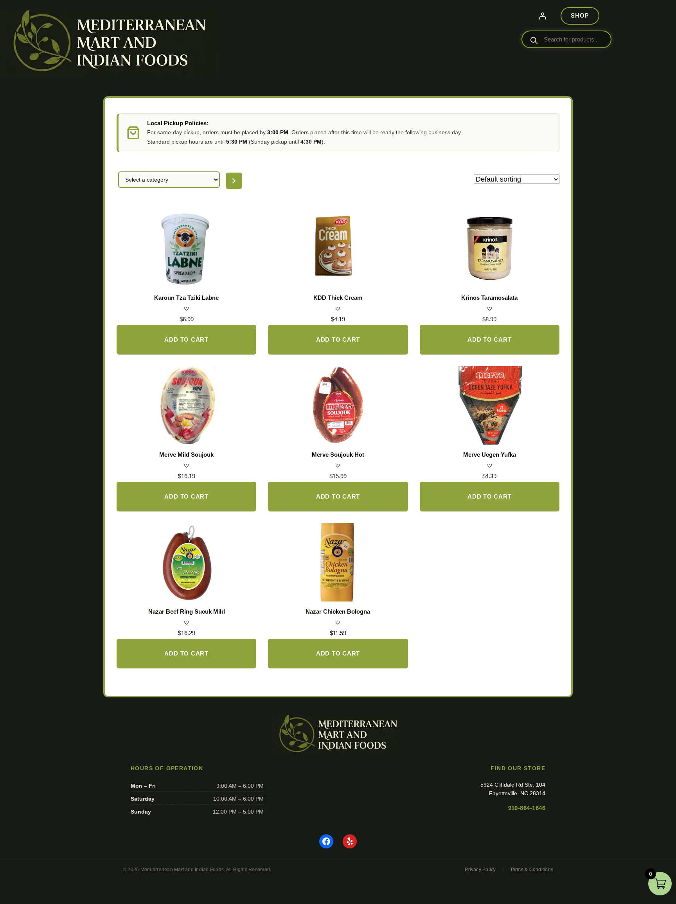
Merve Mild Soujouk (186, 454)
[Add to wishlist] (186, 308)
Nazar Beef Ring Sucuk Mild (186, 611)
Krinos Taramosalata (489, 297)
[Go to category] (234, 181)
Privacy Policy (480, 869)
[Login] (542, 16)
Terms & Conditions (531, 869)
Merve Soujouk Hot (338, 454)
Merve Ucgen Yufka (489, 454)
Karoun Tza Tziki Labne (186, 297)
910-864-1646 (526, 808)
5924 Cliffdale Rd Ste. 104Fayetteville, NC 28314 (512, 789)
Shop (580, 15)
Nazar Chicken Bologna (338, 611)
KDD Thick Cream (337, 297)
